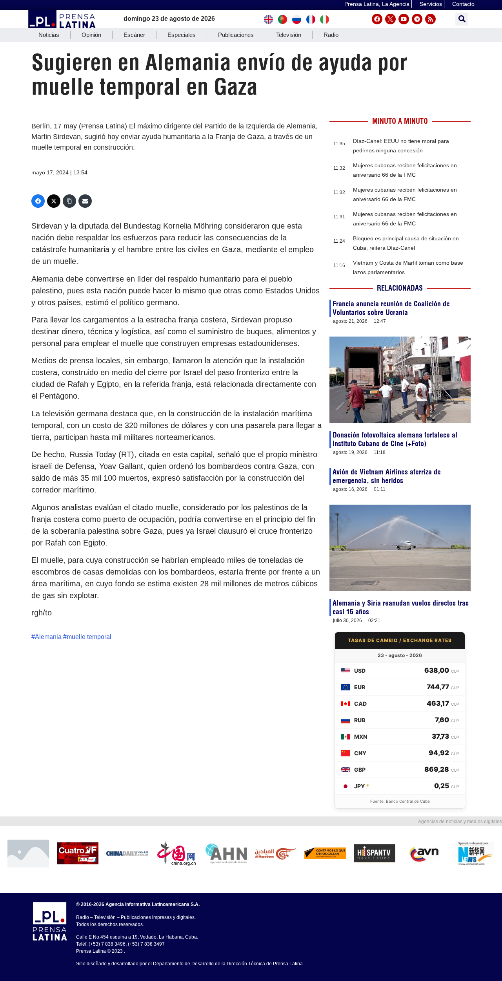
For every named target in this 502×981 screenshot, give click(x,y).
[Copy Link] (69, 201)
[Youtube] (403, 19)
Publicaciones (236, 34)
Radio (331, 34)
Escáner (134, 34)
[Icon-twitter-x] (390, 19)
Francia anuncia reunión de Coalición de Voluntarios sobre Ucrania (391, 308)
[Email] (85, 201)
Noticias (48, 34)
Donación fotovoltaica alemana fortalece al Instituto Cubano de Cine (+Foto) (395, 439)
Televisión (288, 34)
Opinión (91, 34)
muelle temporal (89, 636)
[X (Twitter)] (53, 201)
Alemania (48, 636)
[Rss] (430, 19)
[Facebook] (377, 19)
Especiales (181, 34)
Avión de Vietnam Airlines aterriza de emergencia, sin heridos (387, 476)
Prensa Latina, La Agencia (376, 4)
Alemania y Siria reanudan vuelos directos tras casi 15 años (401, 607)
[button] (461, 19)
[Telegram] (417, 19)
